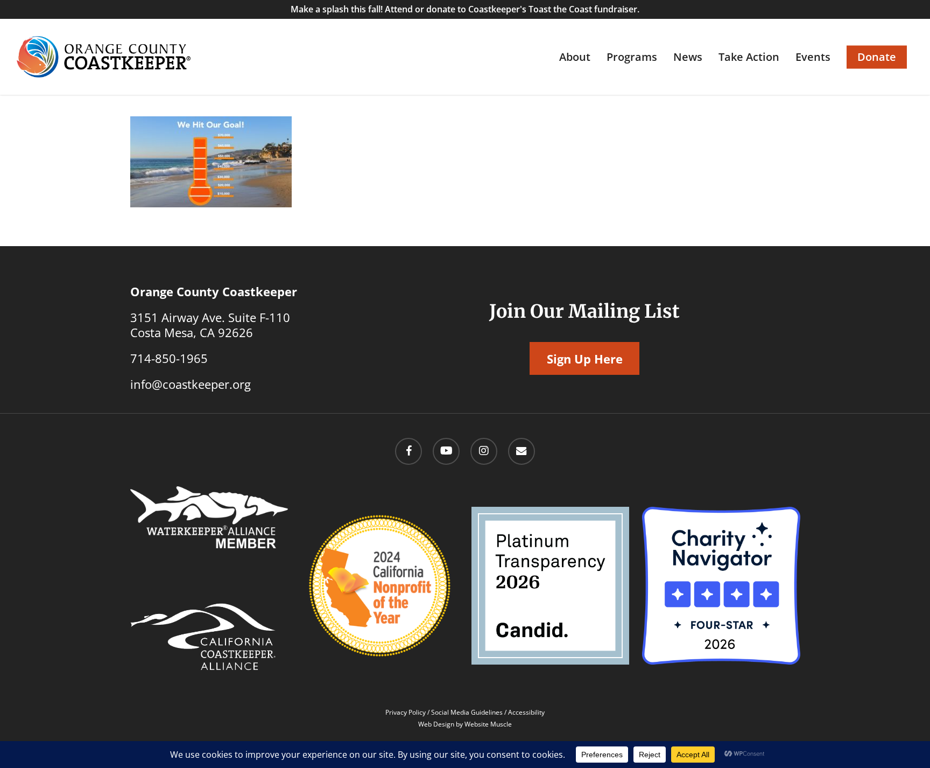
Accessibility (526, 712)
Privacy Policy (405, 712)
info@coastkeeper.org (190, 384)
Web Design (436, 724)
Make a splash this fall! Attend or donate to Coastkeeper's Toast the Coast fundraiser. (465, 9)
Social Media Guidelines (467, 712)
